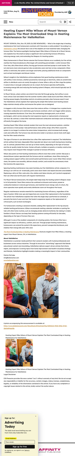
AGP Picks (6, 3)
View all (70, 3)
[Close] (36, 416)
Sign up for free (20, 446)
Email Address (11, 438)
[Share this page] (70, 22)
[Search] (60, 22)
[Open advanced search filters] (65, 22)
